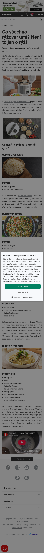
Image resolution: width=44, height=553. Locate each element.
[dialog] (22, 276)
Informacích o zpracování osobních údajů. (25, 281)
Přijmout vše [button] (23, 286)
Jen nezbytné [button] (23, 292)
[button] (22, 297)
